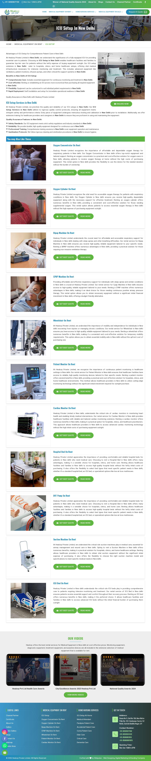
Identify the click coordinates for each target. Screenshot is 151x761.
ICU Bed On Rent (60, 583)
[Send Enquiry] (5, 753)
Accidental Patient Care (86, 727)
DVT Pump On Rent (61, 495)
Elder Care (81, 735)
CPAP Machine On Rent (63, 276)
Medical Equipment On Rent (60, 12)
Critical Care (81, 738)
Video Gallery (11, 731)
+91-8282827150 (11, 2)
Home (44, 12)
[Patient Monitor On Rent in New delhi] (28, 382)
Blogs (100, 2)
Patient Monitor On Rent (64, 364)
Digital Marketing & (122, 758)
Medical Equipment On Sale (110, 12)
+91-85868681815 (126, 740)
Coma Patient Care (84, 731)
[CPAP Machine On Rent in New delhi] (28, 294)
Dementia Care (82, 742)
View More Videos (75, 695)
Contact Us (110, 2)
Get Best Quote (66, 173)
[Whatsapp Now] (5, 746)
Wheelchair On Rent (62, 320)
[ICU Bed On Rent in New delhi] (28, 601)
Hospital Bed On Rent (63, 451)
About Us (92, 2)
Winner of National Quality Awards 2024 (69, 2)
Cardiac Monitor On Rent (64, 408)
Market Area (11, 746)
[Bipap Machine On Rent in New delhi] (28, 250)
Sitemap (9, 742)
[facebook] (5, 739)
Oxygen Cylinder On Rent (64, 189)
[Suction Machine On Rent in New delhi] (28, 557)
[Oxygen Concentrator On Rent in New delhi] (28, 163)
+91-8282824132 (125, 734)
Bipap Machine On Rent (63, 232)
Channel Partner (124, 2)
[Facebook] (145, 2)
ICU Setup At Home (84, 715)
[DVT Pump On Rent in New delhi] (28, 513)
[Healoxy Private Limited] (12, 12)
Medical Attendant (84, 719)
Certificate (137, 2)
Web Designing (109, 758)
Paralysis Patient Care (85, 723)
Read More (85, 173)
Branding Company (137, 758)
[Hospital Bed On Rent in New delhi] (28, 469)
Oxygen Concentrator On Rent (66, 145)
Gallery (8, 727)
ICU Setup (45, 715)
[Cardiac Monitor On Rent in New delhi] (28, 425)
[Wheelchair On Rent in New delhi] (28, 338)
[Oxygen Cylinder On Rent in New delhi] (28, 206)
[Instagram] (54, 6)
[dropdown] (72, 12)
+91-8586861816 (125, 737)
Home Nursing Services (85, 12)
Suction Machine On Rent (64, 539)
